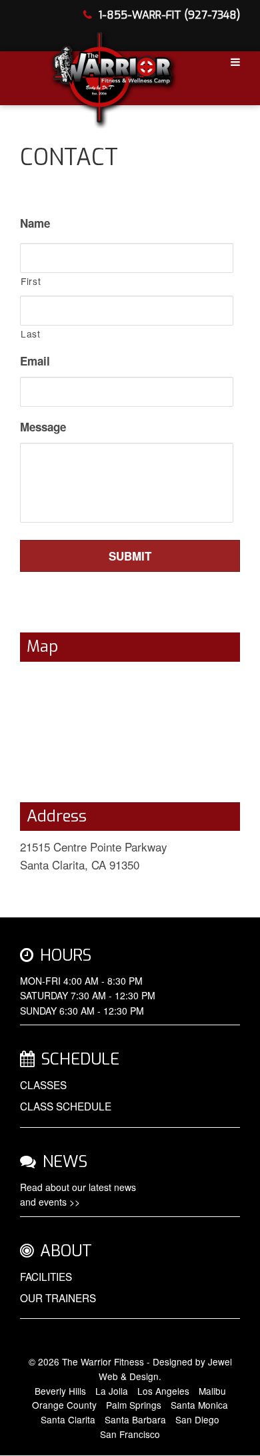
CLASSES (43, 1084)
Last (31, 333)
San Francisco (130, 1434)
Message (43, 426)
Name (35, 223)
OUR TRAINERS (58, 1297)
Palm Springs (133, 1404)
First (31, 281)
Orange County (64, 1404)
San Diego (197, 1419)
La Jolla (111, 1390)
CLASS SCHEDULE (65, 1105)
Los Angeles (163, 1390)
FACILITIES (46, 1276)
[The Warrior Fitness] (112, 75)
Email (35, 361)
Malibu (212, 1390)
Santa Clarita (68, 1419)
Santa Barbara (135, 1419)
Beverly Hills (60, 1390)
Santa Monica (199, 1404)
